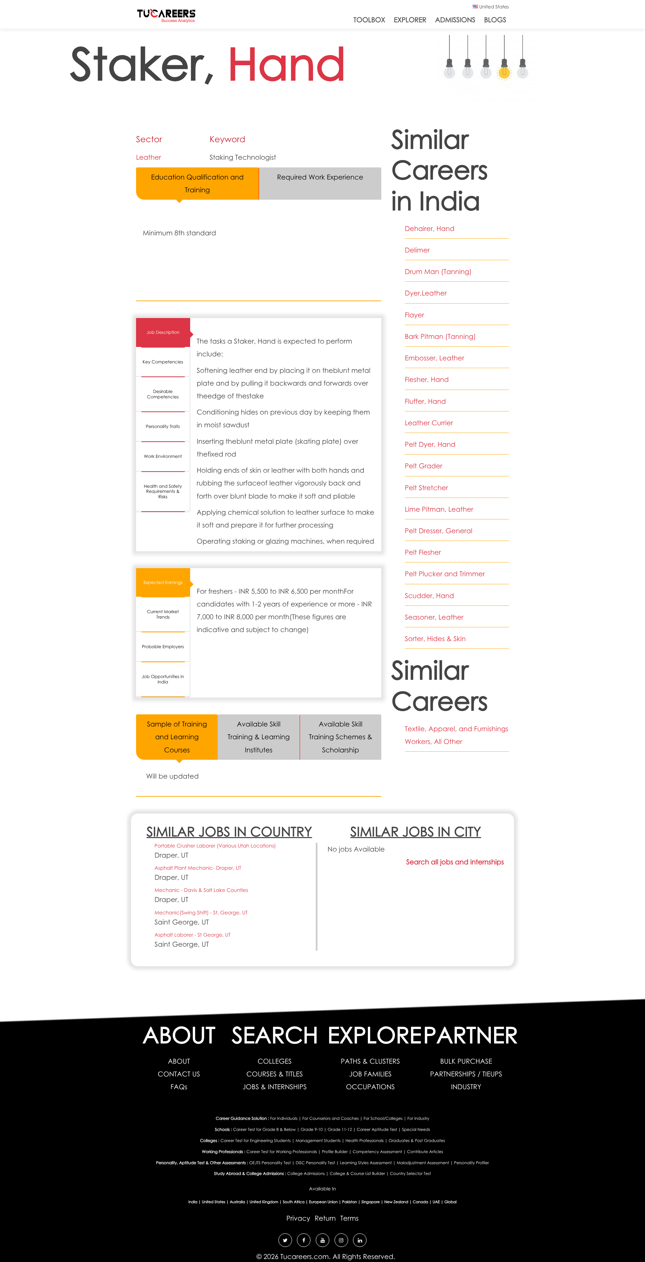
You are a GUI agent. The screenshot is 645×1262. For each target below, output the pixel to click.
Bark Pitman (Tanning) (440, 336)
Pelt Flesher (423, 552)
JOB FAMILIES (370, 1074)
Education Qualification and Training (197, 183)
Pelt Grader (423, 466)
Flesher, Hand (427, 380)
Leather (148, 157)
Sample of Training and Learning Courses (177, 737)
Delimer (417, 250)
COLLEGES (275, 1061)
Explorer (410, 20)
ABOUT (179, 1061)
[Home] (166, 17)
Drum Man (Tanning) (438, 272)
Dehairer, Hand (430, 229)
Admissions (455, 20)
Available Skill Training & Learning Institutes (258, 737)
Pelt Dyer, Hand (430, 444)
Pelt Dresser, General (438, 531)
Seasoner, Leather (434, 617)
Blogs (495, 20)
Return (325, 1218)
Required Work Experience (320, 177)
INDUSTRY (466, 1087)
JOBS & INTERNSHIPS (275, 1087)
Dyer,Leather (426, 293)
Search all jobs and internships (455, 862)
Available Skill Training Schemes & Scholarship (340, 737)
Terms (349, 1218)
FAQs (179, 1087)
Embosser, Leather (434, 358)
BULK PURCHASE (466, 1061)
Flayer (414, 315)
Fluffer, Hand (425, 401)
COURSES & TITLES (274, 1074)
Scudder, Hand (429, 596)
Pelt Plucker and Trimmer (445, 574)
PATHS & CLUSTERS (370, 1061)
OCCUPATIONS (370, 1087)
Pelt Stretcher (426, 488)
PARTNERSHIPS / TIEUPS (466, 1074)
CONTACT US (179, 1074)
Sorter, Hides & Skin (435, 639)
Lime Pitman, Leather (439, 509)
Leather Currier (429, 423)
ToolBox (369, 20)
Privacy (298, 1218)
